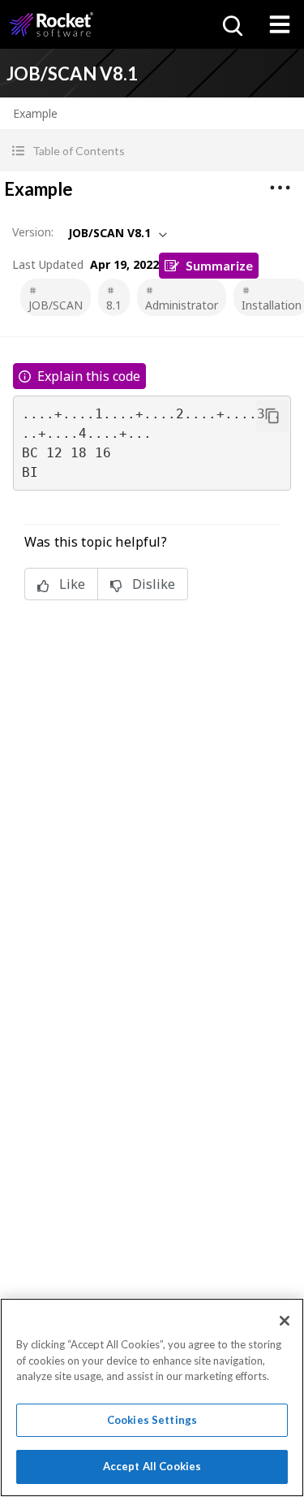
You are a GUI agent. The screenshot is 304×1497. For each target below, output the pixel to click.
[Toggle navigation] (279, 24)
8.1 (114, 305)
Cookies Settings (152, 1419)
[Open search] (231, 24)
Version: (33, 232)
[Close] (284, 1321)
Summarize (219, 265)
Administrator (181, 305)
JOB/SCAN (55, 305)
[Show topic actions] (279, 187)
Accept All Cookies (152, 1466)
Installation (272, 305)
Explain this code (88, 376)
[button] (152, 150)
